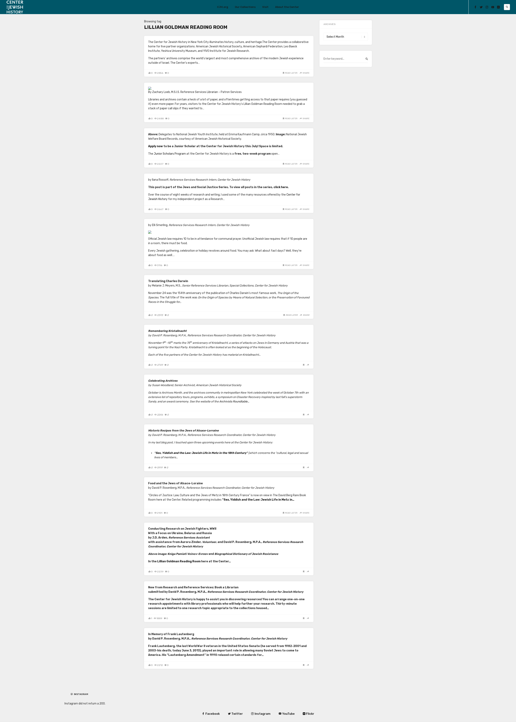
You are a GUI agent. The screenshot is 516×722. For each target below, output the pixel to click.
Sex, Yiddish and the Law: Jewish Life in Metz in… (259, 499)
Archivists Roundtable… (234, 401)
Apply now (155, 146)
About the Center (287, 6)
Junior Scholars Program (170, 153)
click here (281, 187)
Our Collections (245, 6)
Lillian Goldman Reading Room (179, 561)
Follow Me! (82, 697)
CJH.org (222, 6)
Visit (265, 6)
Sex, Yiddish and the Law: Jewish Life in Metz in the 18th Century (201, 453)
